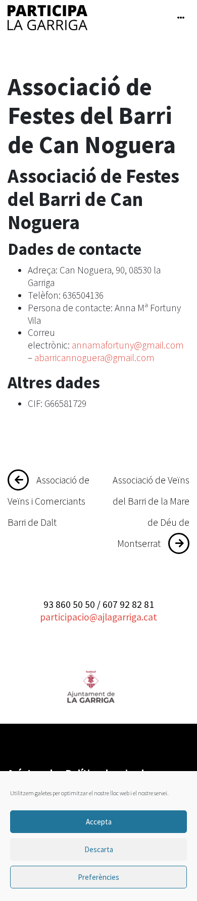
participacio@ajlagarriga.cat (98, 617)
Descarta (98, 849)
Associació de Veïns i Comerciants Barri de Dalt (48, 501)
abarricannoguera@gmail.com (94, 358)
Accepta (99, 821)
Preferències (98, 877)
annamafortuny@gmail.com (128, 345)
